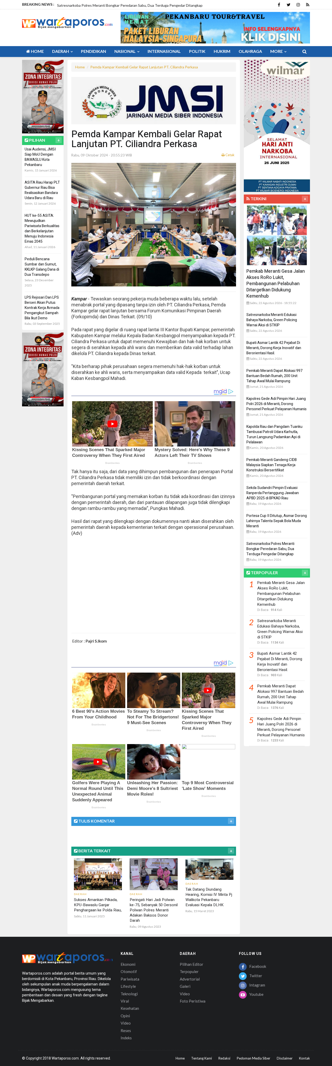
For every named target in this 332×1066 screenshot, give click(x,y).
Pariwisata (130, 979)
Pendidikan (93, 51)
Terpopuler (189, 971)
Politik (197, 51)
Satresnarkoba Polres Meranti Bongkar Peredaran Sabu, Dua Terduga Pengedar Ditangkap (270, 549)
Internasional (164, 51)
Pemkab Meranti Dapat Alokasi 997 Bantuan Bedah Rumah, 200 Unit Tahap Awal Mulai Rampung (274, 376)
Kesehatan (130, 1008)
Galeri (185, 986)
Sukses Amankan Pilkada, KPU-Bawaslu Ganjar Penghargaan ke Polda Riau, (98, 905)
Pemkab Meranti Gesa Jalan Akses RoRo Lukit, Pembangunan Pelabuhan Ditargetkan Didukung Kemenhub (275, 284)
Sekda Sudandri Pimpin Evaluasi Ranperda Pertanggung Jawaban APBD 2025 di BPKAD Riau (272, 493)
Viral (125, 1001)
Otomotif (129, 971)
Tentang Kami (201, 1058)
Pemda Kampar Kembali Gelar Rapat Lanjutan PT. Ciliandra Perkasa (144, 67)
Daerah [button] (61, 51)
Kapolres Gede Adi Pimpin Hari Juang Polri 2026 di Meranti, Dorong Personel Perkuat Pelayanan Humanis (276, 404)
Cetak (229, 155)
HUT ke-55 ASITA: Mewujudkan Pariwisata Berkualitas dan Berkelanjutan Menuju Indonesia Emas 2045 (42, 228)
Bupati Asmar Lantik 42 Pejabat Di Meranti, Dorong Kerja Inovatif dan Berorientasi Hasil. (273, 348)
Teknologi (129, 993)
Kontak (304, 1058)
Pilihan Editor (191, 964)
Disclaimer (285, 1058)
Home (37, 51)
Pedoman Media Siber (253, 1058)
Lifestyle (128, 986)
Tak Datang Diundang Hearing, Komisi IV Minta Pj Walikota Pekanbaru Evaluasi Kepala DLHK (208, 897)
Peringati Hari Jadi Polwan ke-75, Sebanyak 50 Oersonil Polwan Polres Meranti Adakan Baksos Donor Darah (154, 910)
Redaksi (224, 1058)
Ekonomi (128, 964)
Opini (125, 1015)
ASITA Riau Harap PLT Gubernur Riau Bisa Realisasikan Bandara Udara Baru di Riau (42, 190)
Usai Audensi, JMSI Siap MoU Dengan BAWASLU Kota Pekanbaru (40, 157)
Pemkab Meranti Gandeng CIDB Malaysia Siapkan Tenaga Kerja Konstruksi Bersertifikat (271, 465)
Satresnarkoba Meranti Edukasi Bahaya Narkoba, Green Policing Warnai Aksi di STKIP (271, 320)
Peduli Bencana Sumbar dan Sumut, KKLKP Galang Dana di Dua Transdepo (42, 266)
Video (126, 1023)
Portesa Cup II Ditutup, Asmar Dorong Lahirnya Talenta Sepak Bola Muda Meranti (276, 521)
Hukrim (222, 51)
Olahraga (250, 51)
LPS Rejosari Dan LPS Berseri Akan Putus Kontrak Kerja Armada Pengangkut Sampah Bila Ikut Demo (42, 308)
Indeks (126, 1037)
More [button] (276, 51)
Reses (126, 1030)
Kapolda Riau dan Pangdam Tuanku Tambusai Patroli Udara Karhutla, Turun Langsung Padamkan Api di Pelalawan (274, 434)
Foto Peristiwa (192, 1001)
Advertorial (190, 979)
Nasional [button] (125, 51)
